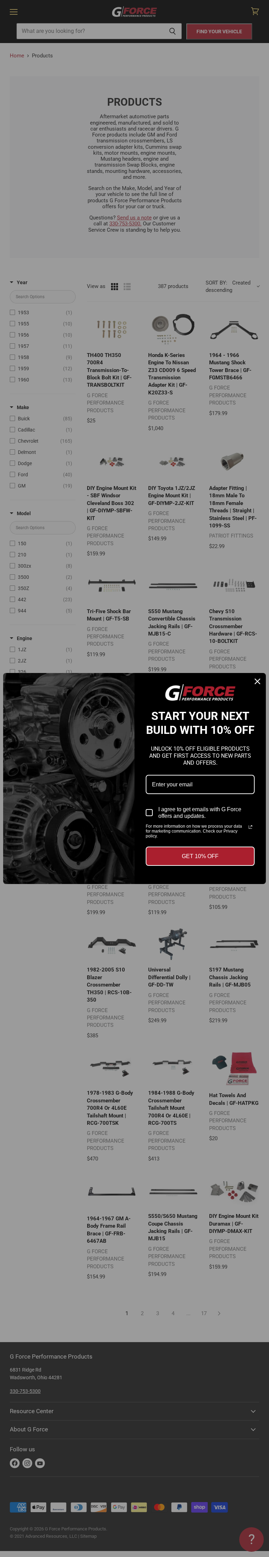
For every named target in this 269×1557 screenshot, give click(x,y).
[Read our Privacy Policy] (250, 827)
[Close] (257, 681)
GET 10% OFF (200, 856)
